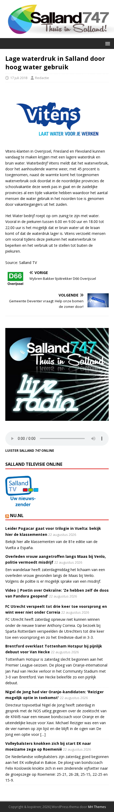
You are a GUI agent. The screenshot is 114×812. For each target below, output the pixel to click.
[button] (107, 43)
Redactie (42, 77)
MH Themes (97, 807)
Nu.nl (17, 515)
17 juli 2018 (18, 77)
